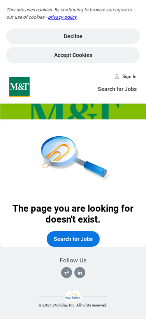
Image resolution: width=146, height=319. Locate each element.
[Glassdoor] (66, 272)
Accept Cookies (73, 55)
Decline (73, 36)
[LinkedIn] (79, 272)
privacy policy (62, 17)
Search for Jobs (117, 89)
